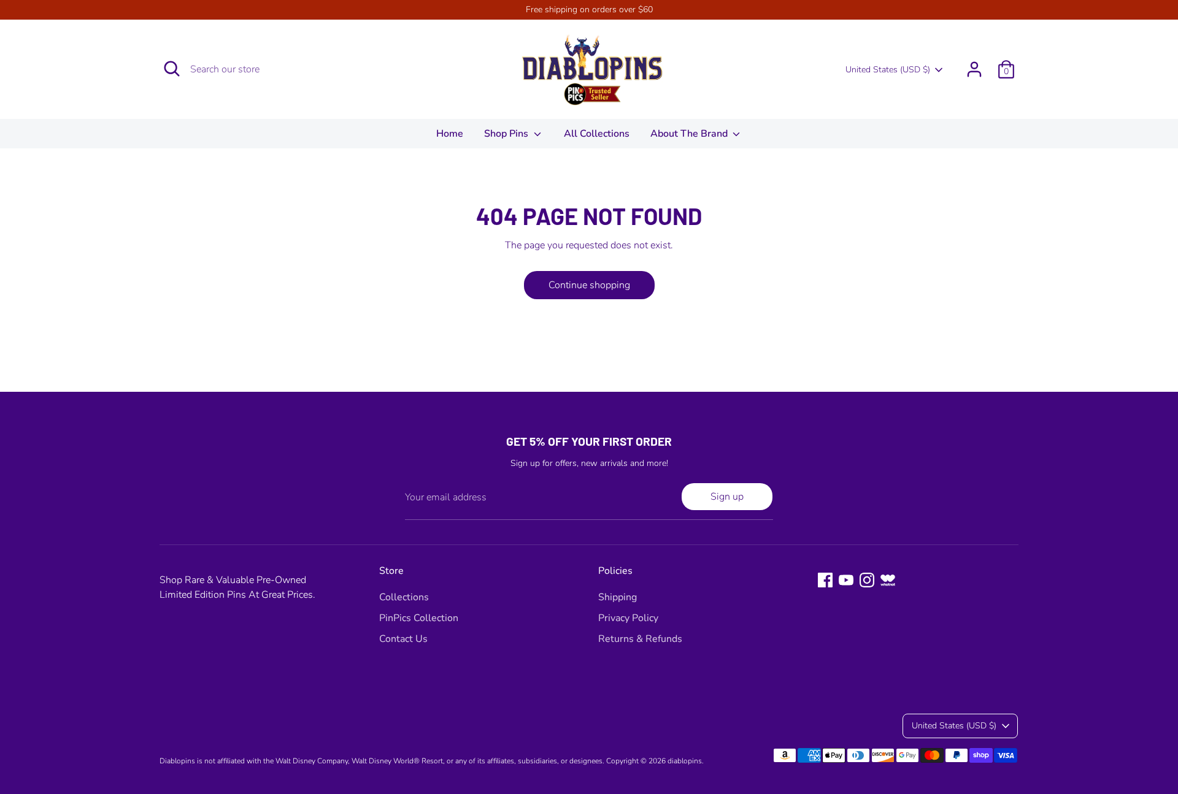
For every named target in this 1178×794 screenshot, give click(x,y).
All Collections (596, 133)
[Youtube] (846, 580)
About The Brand (690, 133)
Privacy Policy (628, 618)
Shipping (617, 597)
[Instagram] (867, 580)
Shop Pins (507, 133)
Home (449, 133)
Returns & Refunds (640, 639)
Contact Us (403, 639)
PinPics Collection (418, 618)
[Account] (974, 69)
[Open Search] (172, 68)
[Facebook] (825, 580)
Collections (404, 597)
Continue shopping (589, 285)
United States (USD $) (887, 69)
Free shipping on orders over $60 (589, 9)
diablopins (685, 761)
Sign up (727, 496)
